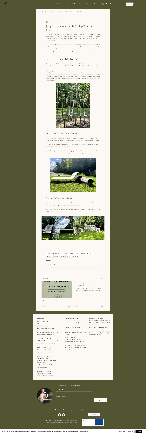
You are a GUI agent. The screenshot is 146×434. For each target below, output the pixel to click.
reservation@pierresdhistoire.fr (45, 375)
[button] (102, 11)
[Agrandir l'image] (57, 228)
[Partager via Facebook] (47, 265)
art (68, 256)
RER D (75, 339)
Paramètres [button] (122, 431)
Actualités (78, 11)
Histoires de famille (68, 11)
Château (51, 11)
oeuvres (63, 256)
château (71, 253)
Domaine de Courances (53, 253)
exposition (89, 253)
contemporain (74, 256)
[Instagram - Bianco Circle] (63, 414)
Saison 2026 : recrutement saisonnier (52, 300)
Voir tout (103, 278)
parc (77, 253)
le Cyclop (49, 256)
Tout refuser (130, 431)
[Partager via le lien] (54, 265)
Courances (64, 253)
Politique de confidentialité (81, 431)
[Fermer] (144, 431)
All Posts (43, 11)
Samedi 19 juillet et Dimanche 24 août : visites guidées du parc (88, 284)
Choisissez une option (61, 396)
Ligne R (77, 341)
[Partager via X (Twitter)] (50, 265)
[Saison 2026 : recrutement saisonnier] (57, 289)
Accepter (139, 431)
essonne (83, 253)
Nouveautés (58, 11)
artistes (56, 256)
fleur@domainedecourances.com (45, 334)
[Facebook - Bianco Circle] (59, 414)
